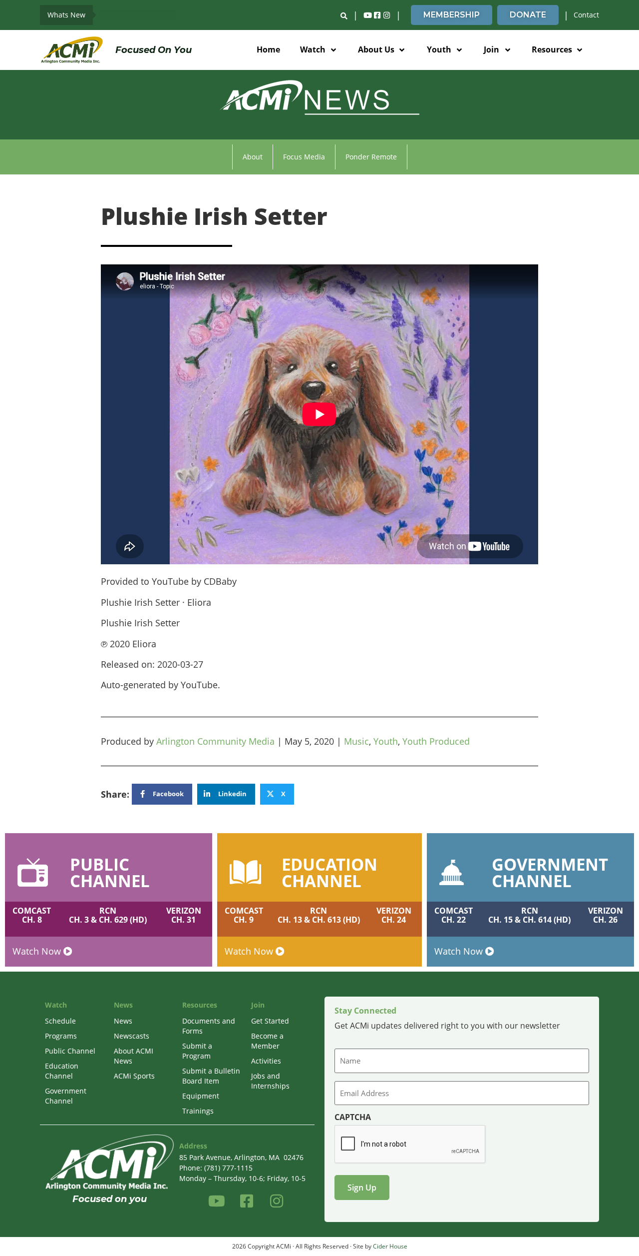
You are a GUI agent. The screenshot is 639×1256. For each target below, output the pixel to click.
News (123, 1021)
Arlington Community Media (215, 741)
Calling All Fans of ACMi (138, 14)
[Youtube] (367, 14)
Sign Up (361, 1187)
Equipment (200, 1096)
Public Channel (70, 1051)
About (253, 156)
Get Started (270, 1021)
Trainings (198, 1111)
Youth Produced (436, 741)
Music (356, 741)
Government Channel (65, 1096)
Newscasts (131, 1036)
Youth (385, 741)
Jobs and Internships (270, 1081)
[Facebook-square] (376, 14)
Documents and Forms (208, 1026)
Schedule (60, 1021)
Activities (266, 1061)
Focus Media (304, 156)
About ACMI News (133, 1056)
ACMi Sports (134, 1076)
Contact (586, 14)
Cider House (390, 1246)
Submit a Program (197, 1051)
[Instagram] (386, 14)
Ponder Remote (371, 156)
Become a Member (267, 1041)
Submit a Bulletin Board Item (211, 1076)
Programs (61, 1036)
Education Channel (61, 1071)
